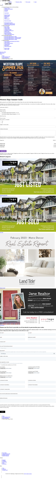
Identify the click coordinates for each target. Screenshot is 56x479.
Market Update (7, 15)
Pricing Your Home (7, 20)
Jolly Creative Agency (28, 473)
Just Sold (1, 232)
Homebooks (4, 463)
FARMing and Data (5, 454)
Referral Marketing (5, 57)
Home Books (6, 45)
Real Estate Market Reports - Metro (10, 36)
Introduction (6, 16)
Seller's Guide (6, 49)
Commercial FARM (7, 29)
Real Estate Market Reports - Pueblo (10, 39)
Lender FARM (7, 28)
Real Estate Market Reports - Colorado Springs (12, 38)
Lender (5, 17)
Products (10, 1)
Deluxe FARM (7, 27)
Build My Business (5, 455)
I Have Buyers (6, 18)
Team (3, 468)
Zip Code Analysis (7, 32)
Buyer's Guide (6, 48)
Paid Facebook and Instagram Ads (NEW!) (11, 41)
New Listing (4, 452)
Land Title (4, 469)
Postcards (3, 459)
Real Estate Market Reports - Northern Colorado (12, 37)
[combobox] (27, 109)
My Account (28, 1)
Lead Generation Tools (6, 56)
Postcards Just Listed (3, 195)
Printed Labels (6, 31)
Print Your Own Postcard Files (9, 24)
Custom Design (7, 44)
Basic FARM (6, 26)
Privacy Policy (2, 473)
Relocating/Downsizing (8, 22)
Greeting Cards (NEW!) (8, 9)
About (35, 1)
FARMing (4, 460)
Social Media (4, 461)
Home (3, 55)
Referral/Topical (7, 14)
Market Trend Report (8, 33)
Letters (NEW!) (7, 42)
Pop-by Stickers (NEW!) (8, 43)
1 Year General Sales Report (9, 34)
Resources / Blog (19, 1)
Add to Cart (3, 151)
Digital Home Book (7, 46)
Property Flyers (7, 8)
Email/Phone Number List (8, 30)
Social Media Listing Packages (9, 23)
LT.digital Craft (4, 470)
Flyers (3, 462)
